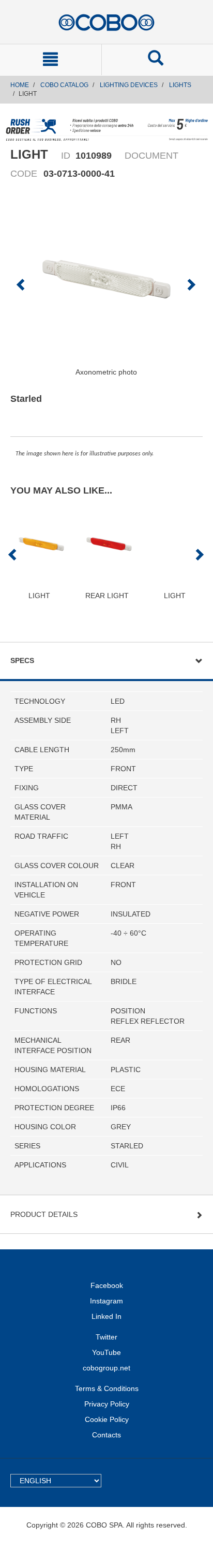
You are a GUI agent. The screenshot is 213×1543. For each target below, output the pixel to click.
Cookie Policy (107, 1419)
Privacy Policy (106, 1404)
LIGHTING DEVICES (129, 85)
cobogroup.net (106, 1368)
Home (19, 85)
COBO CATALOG (64, 85)
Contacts (106, 1435)
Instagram (106, 1301)
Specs (22, 660)
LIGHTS (180, 85)
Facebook (106, 1285)
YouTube (106, 1352)
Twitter (106, 1337)
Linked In (106, 1316)
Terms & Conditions (107, 1388)
